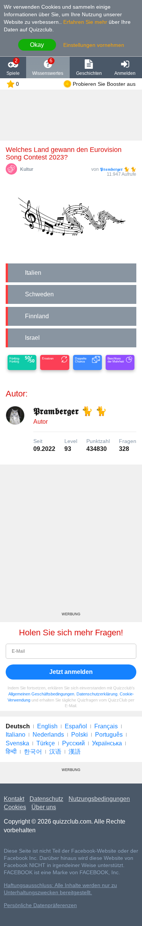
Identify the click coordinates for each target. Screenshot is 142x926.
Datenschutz (46, 799)
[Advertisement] (71, 541)
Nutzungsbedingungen (99, 799)
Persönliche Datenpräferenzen (40, 905)
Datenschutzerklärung (96, 694)
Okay (37, 45)
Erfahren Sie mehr (85, 22)
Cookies (15, 807)
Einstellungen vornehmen (93, 45)
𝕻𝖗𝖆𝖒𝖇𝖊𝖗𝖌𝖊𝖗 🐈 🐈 (118, 169)
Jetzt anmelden (71, 672)
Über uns (43, 807)
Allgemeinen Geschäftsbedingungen (41, 694)
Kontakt (14, 799)
